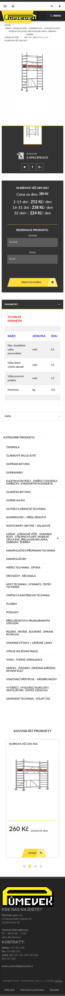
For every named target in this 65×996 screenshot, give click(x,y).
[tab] (32, 156)
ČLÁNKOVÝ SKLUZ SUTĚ (21, 455)
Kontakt (54, 990)
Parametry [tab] (11, 304)
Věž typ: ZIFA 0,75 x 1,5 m (36, 37)
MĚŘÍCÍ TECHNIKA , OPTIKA (23, 567)
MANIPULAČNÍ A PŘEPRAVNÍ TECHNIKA (30, 550)
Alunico (58, 981)
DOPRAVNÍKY (14, 472)
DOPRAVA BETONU (18, 464)
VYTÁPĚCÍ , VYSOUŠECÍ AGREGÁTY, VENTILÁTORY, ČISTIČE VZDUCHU (27, 689)
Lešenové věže (12, 37)
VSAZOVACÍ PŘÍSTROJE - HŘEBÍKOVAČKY (31, 679)
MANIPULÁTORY (16, 559)
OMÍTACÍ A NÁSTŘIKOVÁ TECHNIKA (28, 595)
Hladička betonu (18, 492)
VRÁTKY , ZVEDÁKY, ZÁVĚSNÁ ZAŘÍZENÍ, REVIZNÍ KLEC (31, 669)
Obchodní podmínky (32, 990)
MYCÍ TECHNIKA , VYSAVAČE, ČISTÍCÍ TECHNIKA (28, 585)
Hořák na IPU (15, 500)
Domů (8, 25)
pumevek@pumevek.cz (21, 966)
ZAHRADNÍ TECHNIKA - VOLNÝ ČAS (28, 699)
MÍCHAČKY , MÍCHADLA (21, 576)
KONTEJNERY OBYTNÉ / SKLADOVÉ (28, 526)
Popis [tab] (8, 416)
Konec (32, 252)
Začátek (32, 235)
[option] (32, 88)
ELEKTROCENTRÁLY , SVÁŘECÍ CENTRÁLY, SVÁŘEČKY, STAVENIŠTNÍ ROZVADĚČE (32, 482)
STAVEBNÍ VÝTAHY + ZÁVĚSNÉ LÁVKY (29, 643)
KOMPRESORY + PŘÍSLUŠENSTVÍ (26, 517)
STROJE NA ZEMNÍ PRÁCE (22, 651)
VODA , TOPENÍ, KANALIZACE (24, 660)
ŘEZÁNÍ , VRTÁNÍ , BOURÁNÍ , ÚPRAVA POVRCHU (29, 633)
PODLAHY (12, 612)
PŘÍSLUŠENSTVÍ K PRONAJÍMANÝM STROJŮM (28, 622)
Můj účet (10, 990)
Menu (57, 15)
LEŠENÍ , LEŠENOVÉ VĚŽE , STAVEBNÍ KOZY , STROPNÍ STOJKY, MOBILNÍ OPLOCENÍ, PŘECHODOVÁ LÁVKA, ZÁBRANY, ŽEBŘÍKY (32, 31)
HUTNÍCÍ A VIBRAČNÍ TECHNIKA (26, 509)
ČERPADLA (12, 447)
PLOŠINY (11, 604)
